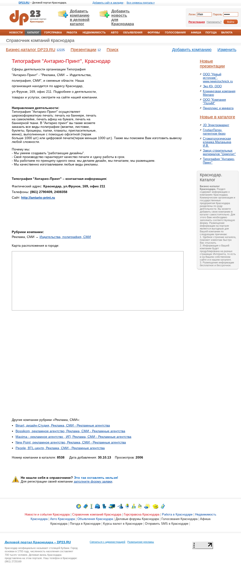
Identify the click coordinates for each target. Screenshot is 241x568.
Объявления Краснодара (95, 519)
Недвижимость (94, 32)
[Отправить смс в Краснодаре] (163, 506)
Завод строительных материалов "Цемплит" (219, 152)
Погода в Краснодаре (85, 523)
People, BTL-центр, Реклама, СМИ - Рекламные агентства (60, 448)
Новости (16, 32)
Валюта (227, 32)
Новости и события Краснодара (47, 514)
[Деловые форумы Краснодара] (127, 506)
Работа (72, 32)
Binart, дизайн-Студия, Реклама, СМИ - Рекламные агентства (63, 425)
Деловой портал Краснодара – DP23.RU (38, 542)
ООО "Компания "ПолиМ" (214, 101)
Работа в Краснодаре (177, 514)
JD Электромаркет (216, 125)
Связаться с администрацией (107, 541)
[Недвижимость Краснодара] (104, 506)
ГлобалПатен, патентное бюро (214, 131)
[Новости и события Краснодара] (78, 506)
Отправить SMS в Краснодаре (166, 523)
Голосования (175, 32)
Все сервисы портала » (141, 2)
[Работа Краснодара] (97, 506)
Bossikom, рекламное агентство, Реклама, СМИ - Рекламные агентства (70, 431)
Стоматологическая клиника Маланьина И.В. (217, 142)
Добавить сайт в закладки (107, 2)
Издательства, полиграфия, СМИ (65, 237)
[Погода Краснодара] (147, 506)
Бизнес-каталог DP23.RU (30, 49)
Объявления (132, 32)
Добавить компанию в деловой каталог (79, 17)
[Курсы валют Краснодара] (155, 506)
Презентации (83, 49)
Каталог (33, 32)
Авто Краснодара (62, 519)
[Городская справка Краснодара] (91, 506)
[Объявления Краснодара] (120, 506)
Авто (114, 32)
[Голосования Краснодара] (133, 506)
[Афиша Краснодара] (140, 506)
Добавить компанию (192, 49)
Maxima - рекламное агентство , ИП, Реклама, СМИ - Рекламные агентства (73, 437)
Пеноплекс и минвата (218, 108)
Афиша (196, 32)
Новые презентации (212, 63)
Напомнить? (214, 21)
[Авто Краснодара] (111, 506)
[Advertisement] (143, 100)
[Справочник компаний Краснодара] (85, 506)
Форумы (154, 32)
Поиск (112, 49)
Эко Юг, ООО (212, 86)
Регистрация (197, 21)
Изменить (226, 49)
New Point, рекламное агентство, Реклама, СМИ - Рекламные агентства (71, 442)
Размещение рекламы (140, 541)
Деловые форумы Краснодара (137, 519)
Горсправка (53, 32)
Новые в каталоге (217, 117)
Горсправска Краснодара (141, 514)
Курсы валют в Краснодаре (122, 523)
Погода (211, 32)
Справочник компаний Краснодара (40, 40)
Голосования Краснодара (179, 519)
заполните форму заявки (93, 481)
